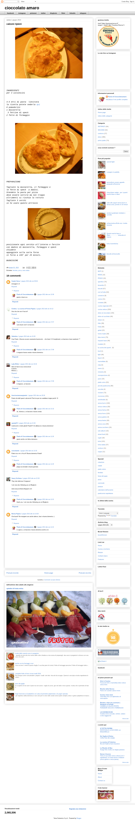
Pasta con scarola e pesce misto (110, 690)
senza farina (102, 410)
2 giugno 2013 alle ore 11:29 (45, 436)
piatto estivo (102, 469)
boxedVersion (102, 535)
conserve (101, 295)
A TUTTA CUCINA (106, 728)
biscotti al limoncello (113, 254)
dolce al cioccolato (104, 313)
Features (101, 559)
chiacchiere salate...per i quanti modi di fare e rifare (117, 193)
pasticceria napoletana (105, 493)
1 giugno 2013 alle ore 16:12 (44, 308)
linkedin (72, 13)
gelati (99, 330)
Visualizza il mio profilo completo (117, 99)
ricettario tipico (103, 556)
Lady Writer (15, 364)
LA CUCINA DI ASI (106, 712)
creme (100, 299)
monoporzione (102, 375)
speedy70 (14, 423)
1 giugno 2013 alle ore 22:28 (30, 478)
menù (100, 368)
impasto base (102, 340)
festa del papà (102, 476)
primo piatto (102, 140)
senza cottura (102, 406)
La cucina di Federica (108, 742)
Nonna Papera (16, 514)
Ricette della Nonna (107, 689)
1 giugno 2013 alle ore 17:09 (45, 381)
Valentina (14, 336)
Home (100, 545)
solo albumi (101, 431)
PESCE (100, 278)
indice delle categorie (105, 116)
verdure (100, 448)
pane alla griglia (20, 683)
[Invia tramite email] (27, 268)
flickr (63, 13)
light (99, 354)
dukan (100, 320)
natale (100, 466)
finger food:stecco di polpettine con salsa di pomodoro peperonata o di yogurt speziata (41, 694)
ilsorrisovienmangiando (19, 395)
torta (99, 441)
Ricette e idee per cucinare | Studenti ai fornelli (110, 703)
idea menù (101, 337)
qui (38, 105)
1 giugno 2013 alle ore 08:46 (29, 281)
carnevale (101, 483)
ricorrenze (101, 396)
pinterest (33, 13)
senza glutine (102, 417)
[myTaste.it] (102, 661)
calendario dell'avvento (105, 490)
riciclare (100, 392)
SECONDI (101, 130)
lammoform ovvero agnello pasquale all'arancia (115, 183)
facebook (10, 13)
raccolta (100, 389)
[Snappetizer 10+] (113, 644)
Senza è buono (105, 754)
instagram (22, 13)
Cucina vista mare (106, 695)
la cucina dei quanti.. (105, 347)
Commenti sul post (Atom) (52, 580)
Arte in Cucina (105, 681)
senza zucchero (103, 427)
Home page (48, 573)
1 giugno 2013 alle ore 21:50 (26, 423)
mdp (99, 365)
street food (101, 434)
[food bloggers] (108, 655)
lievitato (15, 270)
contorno (101, 133)
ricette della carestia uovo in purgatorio (27, 653)
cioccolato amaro (22, 7)
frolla (99, 327)
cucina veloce (102, 309)
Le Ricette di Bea (106, 748)
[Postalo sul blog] (29, 268)
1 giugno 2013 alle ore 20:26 (36, 395)
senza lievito (102, 420)
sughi (99, 438)
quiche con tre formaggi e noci (24, 663)
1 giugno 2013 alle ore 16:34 (28, 364)
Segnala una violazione (77, 809)
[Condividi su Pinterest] (35, 268)
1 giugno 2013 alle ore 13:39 (45, 294)
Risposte (16, 291)
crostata (100, 302)
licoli (99, 351)
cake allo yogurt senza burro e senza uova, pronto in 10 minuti (117, 203)
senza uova (102, 424)
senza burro (102, 403)
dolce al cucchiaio (104, 316)
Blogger (79, 818)
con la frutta (102, 292)
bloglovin (53, 13)
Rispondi (14, 286)
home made (102, 334)
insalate (100, 344)
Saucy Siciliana (16, 478)
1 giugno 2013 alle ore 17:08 (45, 349)
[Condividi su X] (31, 268)
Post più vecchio (85, 573)
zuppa (100, 451)
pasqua (100, 486)
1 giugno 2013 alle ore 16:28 (26, 336)
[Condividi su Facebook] (33, 268)
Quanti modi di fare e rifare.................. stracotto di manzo (116, 235)
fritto (99, 323)
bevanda (101, 285)
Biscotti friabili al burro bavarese (110, 744)
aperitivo (101, 282)
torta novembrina (112, 243)
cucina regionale (103, 306)
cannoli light (111, 162)
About (100, 777)
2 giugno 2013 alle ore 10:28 (29, 514)
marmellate (101, 361)
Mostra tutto (125, 718)
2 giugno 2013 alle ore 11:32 (45, 499)
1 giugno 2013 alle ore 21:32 (45, 409)
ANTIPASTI (101, 126)
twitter (43, 13)
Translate (113, 516)
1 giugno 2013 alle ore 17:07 (45, 322)
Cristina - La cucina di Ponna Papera (23, 308)
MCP (99, 271)
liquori (100, 358)
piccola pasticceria (104, 386)
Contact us (101, 780)
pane (99, 379)
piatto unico (102, 382)
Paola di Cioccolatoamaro (25, 294)
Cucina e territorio (104, 549)
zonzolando (15, 450)
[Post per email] (23, 267)
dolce (99, 137)
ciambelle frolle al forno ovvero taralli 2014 (28, 673)
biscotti (100, 288)
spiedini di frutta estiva (14, 588)
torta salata (25, 270)
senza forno (102, 413)
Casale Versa (15, 281)
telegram (83, 13)
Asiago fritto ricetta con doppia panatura (112, 750)
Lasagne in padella (113, 172)
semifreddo (101, 399)
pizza (20, 270)
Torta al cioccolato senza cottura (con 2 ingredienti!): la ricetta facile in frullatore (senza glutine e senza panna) (112, 757)
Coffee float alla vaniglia (107, 738)
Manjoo (100, 552)
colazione (101, 462)
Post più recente (12, 573)
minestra (101, 372)
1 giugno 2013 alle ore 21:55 (28, 450)
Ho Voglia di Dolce (106, 736)
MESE (100, 275)
